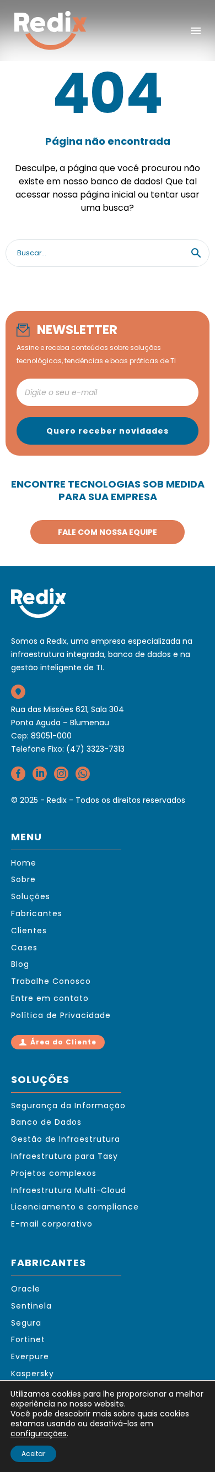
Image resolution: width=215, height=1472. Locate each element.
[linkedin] (40, 777)
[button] (196, 253)
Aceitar (33, 1453)
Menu (196, 31)
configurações (38, 1433)
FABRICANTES (48, 1262)
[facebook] (18, 777)
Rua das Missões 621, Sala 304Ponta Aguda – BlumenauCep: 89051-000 (67, 722)
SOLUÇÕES (40, 1079)
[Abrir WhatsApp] (187, 1444)
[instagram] (61, 777)
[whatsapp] (83, 777)
